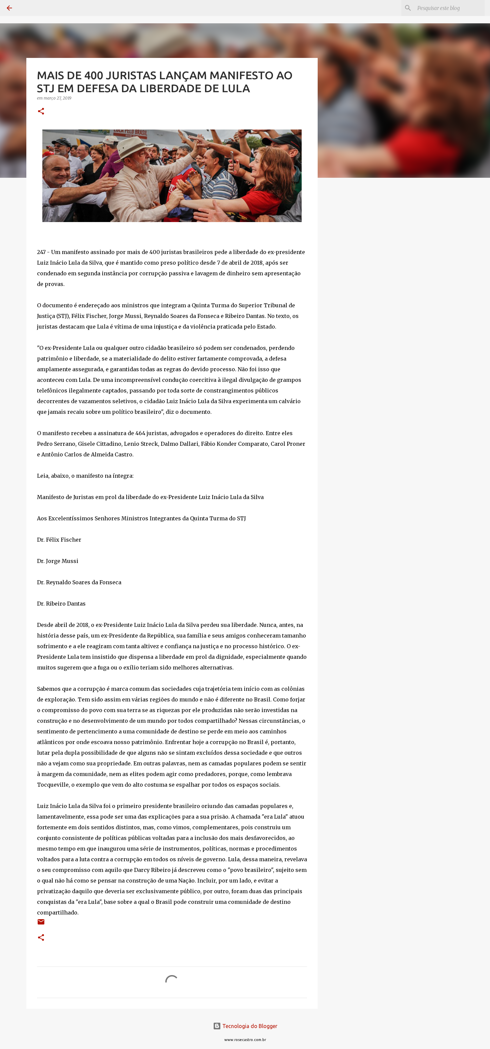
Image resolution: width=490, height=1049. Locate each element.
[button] (41, 111)
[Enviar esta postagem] (41, 924)
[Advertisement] (351, 288)
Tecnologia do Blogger (249, 1026)
